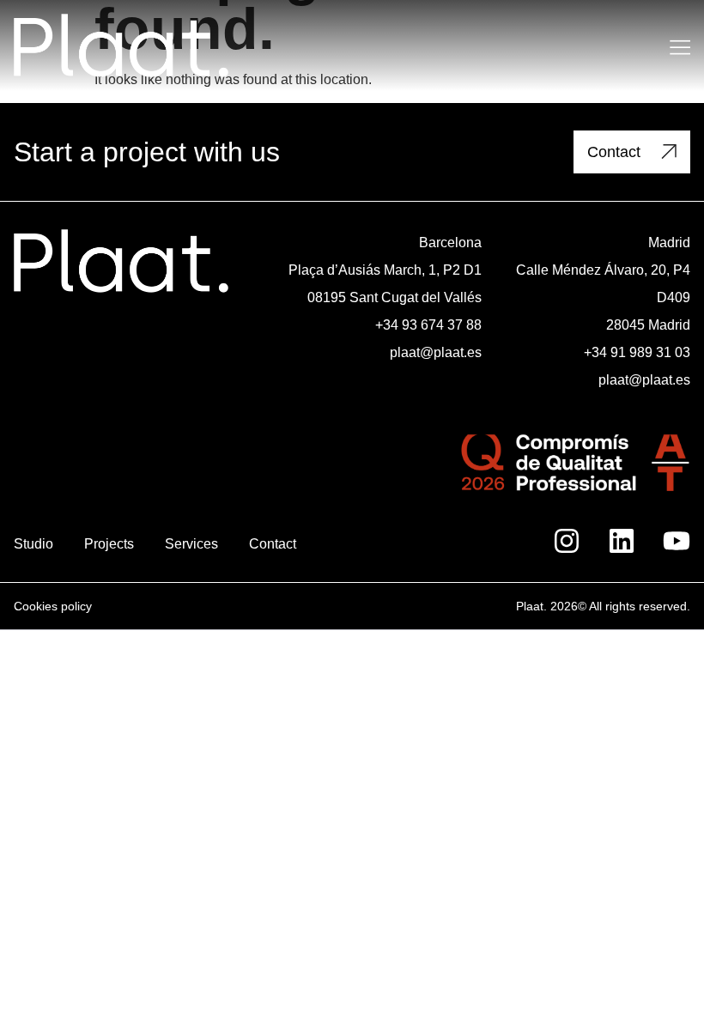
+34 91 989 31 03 (637, 352)
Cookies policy (53, 606)
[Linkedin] (621, 541)
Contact (272, 544)
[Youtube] (676, 541)
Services (191, 544)
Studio (33, 544)
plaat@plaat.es (436, 352)
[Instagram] (566, 541)
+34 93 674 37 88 (428, 325)
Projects (109, 544)
